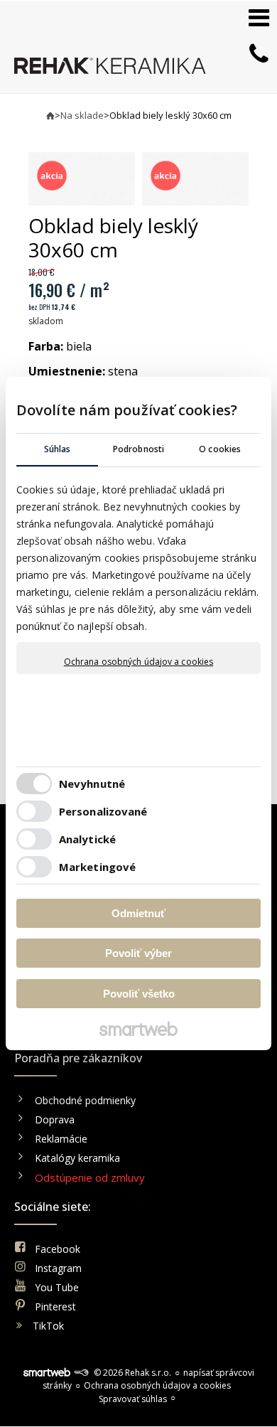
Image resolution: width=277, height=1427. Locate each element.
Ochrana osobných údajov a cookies (138, 662)
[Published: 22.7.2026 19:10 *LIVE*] (81, 1373)
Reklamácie (62, 1138)
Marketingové (97, 867)
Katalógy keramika (77, 1158)
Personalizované (103, 811)
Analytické (87, 839)
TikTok (48, 1325)
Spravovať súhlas (133, 1399)
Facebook (57, 1249)
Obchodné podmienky (85, 1100)
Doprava (55, 1119)
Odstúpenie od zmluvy (90, 1177)
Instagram (58, 1268)
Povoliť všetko (139, 994)
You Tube (57, 1287)
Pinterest (55, 1306)
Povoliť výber (138, 953)
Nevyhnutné (92, 783)
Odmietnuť (138, 913)
